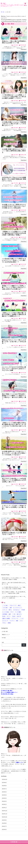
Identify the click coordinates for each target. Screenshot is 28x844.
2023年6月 (4, 792)
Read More (23, 49)
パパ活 (13, 614)
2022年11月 (4, 813)
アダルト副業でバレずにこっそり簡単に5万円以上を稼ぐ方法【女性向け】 (14, 559)
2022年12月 (4, 810)
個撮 (17, 620)
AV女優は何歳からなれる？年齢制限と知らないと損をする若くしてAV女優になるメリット (14, 123)
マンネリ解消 (18, 612)
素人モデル (19, 614)
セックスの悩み (5, 612)
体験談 (9, 622)
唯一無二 (3, 3)
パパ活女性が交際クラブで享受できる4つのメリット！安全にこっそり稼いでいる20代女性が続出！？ (14, 260)
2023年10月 (4, 779)
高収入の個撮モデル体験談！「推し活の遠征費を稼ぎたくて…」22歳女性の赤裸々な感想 (13, 592)
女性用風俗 (4, 614)
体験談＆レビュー (6, 634)
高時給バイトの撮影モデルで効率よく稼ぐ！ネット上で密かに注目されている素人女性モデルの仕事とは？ (14, 287)
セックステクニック (17, 607)
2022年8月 (4, 823)
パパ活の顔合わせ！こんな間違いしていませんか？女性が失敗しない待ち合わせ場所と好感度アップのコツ (14, 96)
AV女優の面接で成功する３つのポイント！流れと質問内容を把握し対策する (14, 150)
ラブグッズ (4, 609)
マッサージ (12, 620)
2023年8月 (4, 785)
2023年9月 (4, 782)
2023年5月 (4, 795)
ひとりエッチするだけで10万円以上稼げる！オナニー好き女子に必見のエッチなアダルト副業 (14, 368)
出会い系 (19, 616)
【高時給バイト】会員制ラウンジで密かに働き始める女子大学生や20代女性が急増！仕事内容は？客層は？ (14, 233)
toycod (13, 616)
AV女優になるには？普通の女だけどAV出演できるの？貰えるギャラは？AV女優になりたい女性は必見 (14, 206)
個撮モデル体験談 (6, 618)
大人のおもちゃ (16, 609)
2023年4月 (4, 798)
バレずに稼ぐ (5, 607)
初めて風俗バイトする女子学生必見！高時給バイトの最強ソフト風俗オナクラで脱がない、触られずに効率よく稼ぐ (14, 396)
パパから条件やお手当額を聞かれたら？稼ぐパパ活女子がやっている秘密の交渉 (14, 68)
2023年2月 (4, 804)
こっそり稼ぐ (5, 605)
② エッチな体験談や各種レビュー (9, 692)
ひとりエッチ (5, 620)
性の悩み (4, 637)
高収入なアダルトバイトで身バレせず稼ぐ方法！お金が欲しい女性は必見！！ (14, 341)
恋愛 (11, 607)
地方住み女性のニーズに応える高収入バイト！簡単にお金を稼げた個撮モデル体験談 (13, 578)
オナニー (9, 616)
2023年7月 (4, 788)
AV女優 (23, 609)
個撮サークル (19, 762)
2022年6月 (4, 829)
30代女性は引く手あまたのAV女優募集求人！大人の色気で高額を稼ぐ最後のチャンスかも (14, 179)
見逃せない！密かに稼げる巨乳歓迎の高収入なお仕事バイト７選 (14, 42)
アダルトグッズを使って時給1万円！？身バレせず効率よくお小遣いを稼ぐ (14, 507)
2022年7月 (4, 826)
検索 (3, 642)
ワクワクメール (15, 618)
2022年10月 (4, 817)
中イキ (12, 612)
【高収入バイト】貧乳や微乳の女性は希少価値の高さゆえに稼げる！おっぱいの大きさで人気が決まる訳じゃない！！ (14, 425)
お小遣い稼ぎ (15, 72)
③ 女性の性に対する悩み (7, 694)
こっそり (22, 618)
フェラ (21, 620)
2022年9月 (4, 820)
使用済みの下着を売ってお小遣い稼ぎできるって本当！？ (14, 533)
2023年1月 (4, 807)
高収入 (19, 605)
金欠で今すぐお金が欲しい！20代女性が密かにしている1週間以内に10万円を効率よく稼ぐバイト (14, 480)
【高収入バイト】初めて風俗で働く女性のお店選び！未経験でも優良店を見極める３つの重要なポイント (14, 314)
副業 (10, 614)
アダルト (4, 622)
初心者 (3, 616)
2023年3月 (4, 801)
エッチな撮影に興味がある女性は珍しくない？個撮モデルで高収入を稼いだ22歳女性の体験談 (13, 588)
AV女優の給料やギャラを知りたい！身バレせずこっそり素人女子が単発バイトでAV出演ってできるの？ (14, 453)
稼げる (10, 609)
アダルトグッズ (13, 605)
